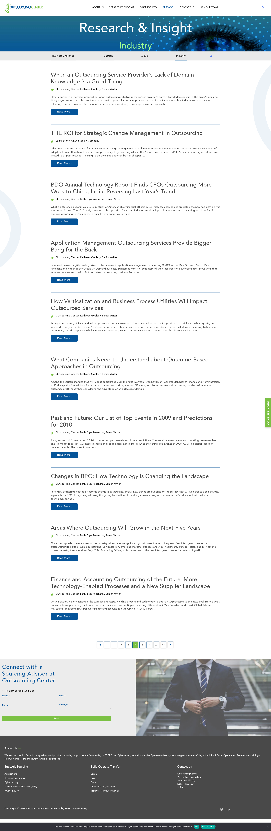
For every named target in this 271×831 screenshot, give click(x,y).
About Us (98, 7)
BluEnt (68, 809)
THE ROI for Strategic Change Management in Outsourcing (127, 133)
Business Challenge (63, 56)
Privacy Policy (80, 809)
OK (196, 827)
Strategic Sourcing (121, 7)
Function (108, 56)
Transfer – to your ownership (105, 791)
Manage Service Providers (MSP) (21, 787)
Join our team (209, 7)
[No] (267, 826)
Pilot (93, 778)
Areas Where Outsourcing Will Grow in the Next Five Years (125, 528)
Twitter (221, 809)
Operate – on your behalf (103, 787)
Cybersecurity (148, 7)
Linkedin (229, 809)
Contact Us (187, 7)
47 (163, 645)
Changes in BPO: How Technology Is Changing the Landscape (130, 476)
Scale (93, 782)
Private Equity (12, 791)
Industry (181, 56)
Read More (63, 112)
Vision (94, 774)
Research (168, 7)
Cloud (144, 56)
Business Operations (15, 778)
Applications (11, 774)
